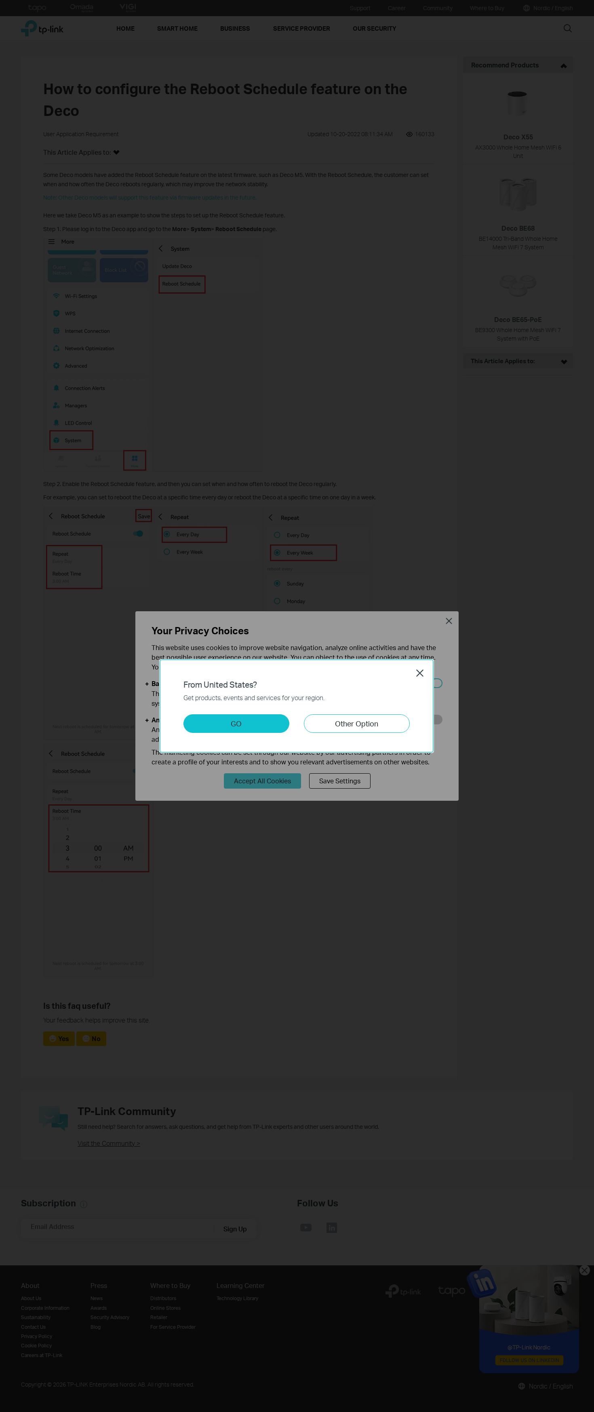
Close (420, 673)
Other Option (356, 723)
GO (236, 723)
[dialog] (297, 706)
